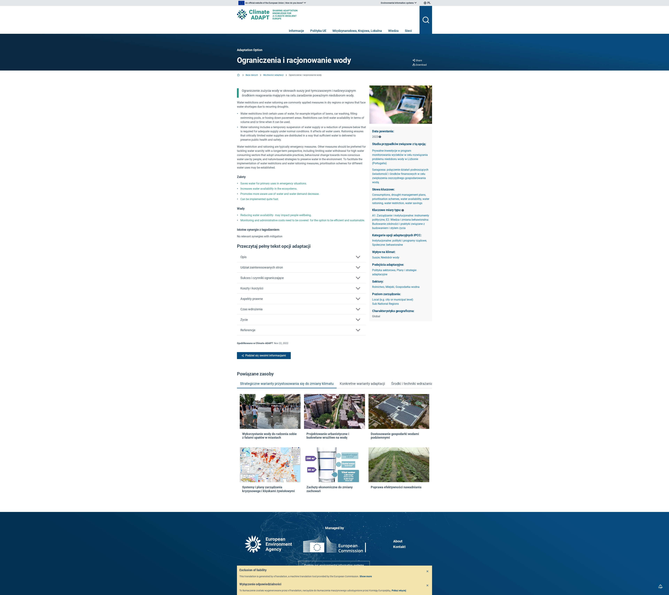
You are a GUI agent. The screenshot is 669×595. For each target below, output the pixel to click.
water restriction (394, 203)
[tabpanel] (334, 444)
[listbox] (272, 3)
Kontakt (399, 547)
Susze (376, 257)
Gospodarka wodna (407, 287)
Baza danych (252, 75)
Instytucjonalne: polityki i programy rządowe (399, 240)
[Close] (427, 571)
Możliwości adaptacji (273, 75)
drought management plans (408, 194)
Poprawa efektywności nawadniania (396, 487)
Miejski (390, 287)
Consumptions (381, 194)
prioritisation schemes (385, 199)
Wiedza (393, 31)
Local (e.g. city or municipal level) (392, 299)
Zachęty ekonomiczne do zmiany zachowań (329, 489)
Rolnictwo (378, 287)
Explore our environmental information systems (334, 565)
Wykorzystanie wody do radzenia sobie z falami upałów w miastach (269, 436)
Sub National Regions (385, 303)
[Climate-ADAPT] (327, 14)
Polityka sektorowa (383, 270)
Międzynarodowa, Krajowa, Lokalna (357, 31)
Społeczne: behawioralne (387, 244)
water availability (411, 199)
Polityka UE (318, 31)
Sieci (408, 31)
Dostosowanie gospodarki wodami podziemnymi (395, 436)
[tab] (287, 383)
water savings (413, 203)
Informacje (296, 31)
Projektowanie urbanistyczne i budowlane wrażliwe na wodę (327, 436)
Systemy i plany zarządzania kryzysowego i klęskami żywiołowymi (268, 489)
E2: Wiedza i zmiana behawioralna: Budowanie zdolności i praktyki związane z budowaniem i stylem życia (400, 224)
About (397, 541)
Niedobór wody (390, 257)
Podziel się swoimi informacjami (265, 355)
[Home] (238, 75)
